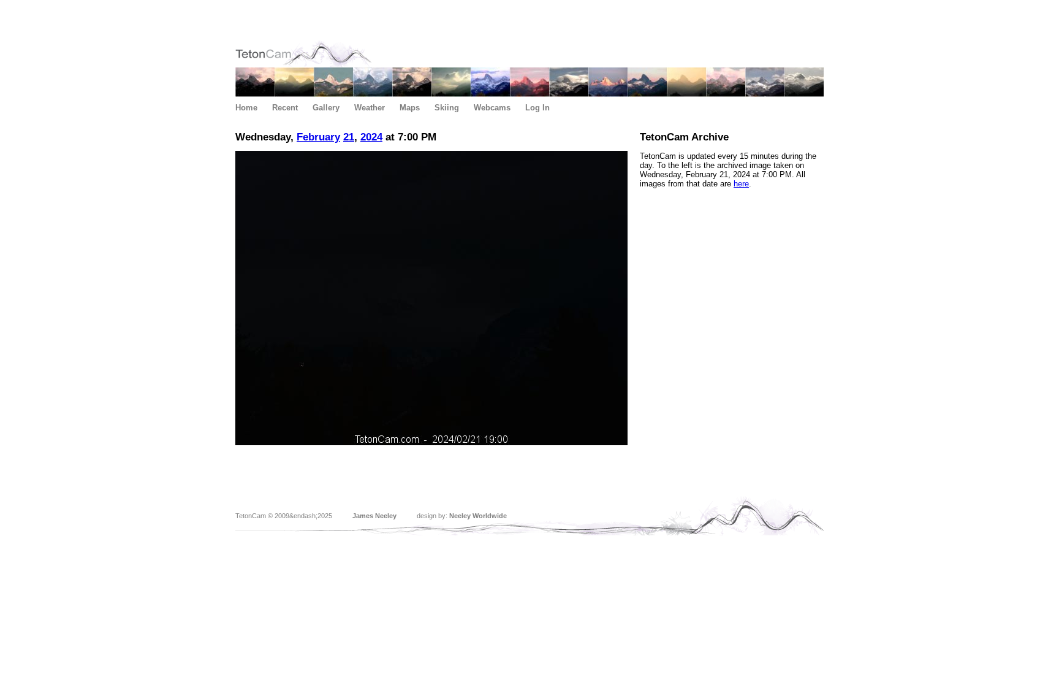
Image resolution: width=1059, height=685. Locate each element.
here (741, 183)
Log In (537, 107)
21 (348, 137)
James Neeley (374, 515)
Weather (369, 107)
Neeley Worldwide (478, 515)
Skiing (447, 107)
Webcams (492, 107)
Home (246, 107)
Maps (410, 107)
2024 (371, 137)
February (318, 137)
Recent (285, 107)
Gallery (326, 107)
